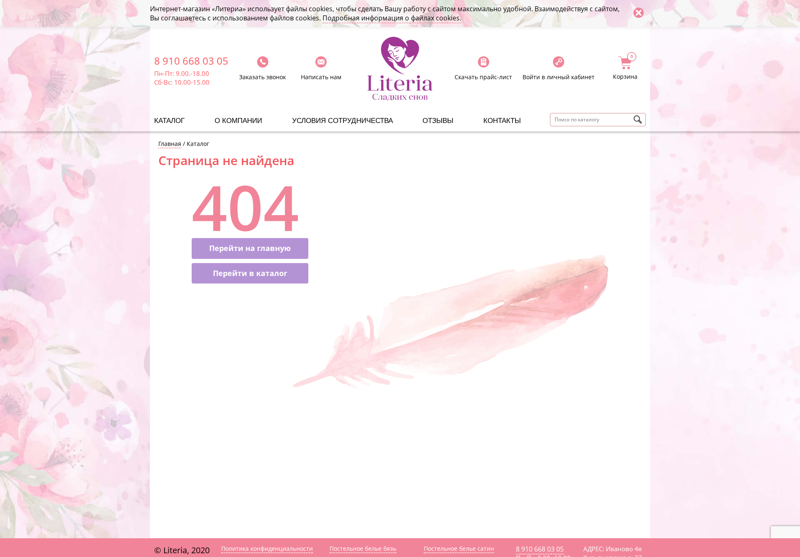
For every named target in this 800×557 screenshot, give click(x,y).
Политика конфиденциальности (267, 548)
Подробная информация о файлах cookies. (391, 18)
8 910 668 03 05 (191, 61)
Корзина (625, 68)
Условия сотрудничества (342, 121)
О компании (238, 121)
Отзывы (437, 121)
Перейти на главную (250, 248)
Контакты (502, 121)
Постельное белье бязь (363, 548)
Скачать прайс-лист (483, 77)
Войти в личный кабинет (558, 77)
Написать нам (321, 77)
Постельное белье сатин (459, 548)
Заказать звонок (262, 77)
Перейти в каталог (250, 273)
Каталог (169, 121)
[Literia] (400, 68)
